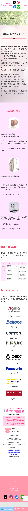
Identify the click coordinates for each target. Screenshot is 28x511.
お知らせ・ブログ (14, 490)
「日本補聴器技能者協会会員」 (14, 452)
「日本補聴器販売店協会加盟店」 (14, 450)
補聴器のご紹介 (14, 486)
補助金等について (14, 488)
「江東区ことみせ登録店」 (14, 454)
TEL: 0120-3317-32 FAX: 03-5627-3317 (8, 509)
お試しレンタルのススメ (14, 483)
